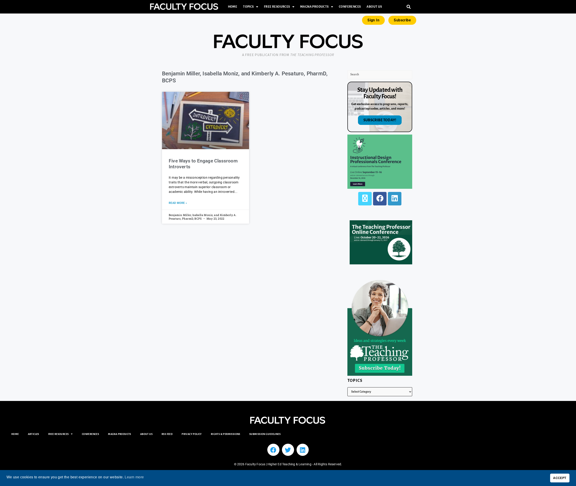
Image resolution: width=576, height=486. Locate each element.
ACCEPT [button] (559, 478)
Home (232, 6)
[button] (408, 7)
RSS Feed (167, 434)
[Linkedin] (303, 450)
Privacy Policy (192, 434)
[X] (365, 198)
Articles (33, 434)
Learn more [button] (134, 477)
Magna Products (314, 6)
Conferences (350, 6)
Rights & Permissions (225, 434)
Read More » (178, 203)
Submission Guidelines (265, 434)
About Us (374, 6)
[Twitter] (288, 450)
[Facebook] (380, 198)
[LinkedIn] (394, 198)
